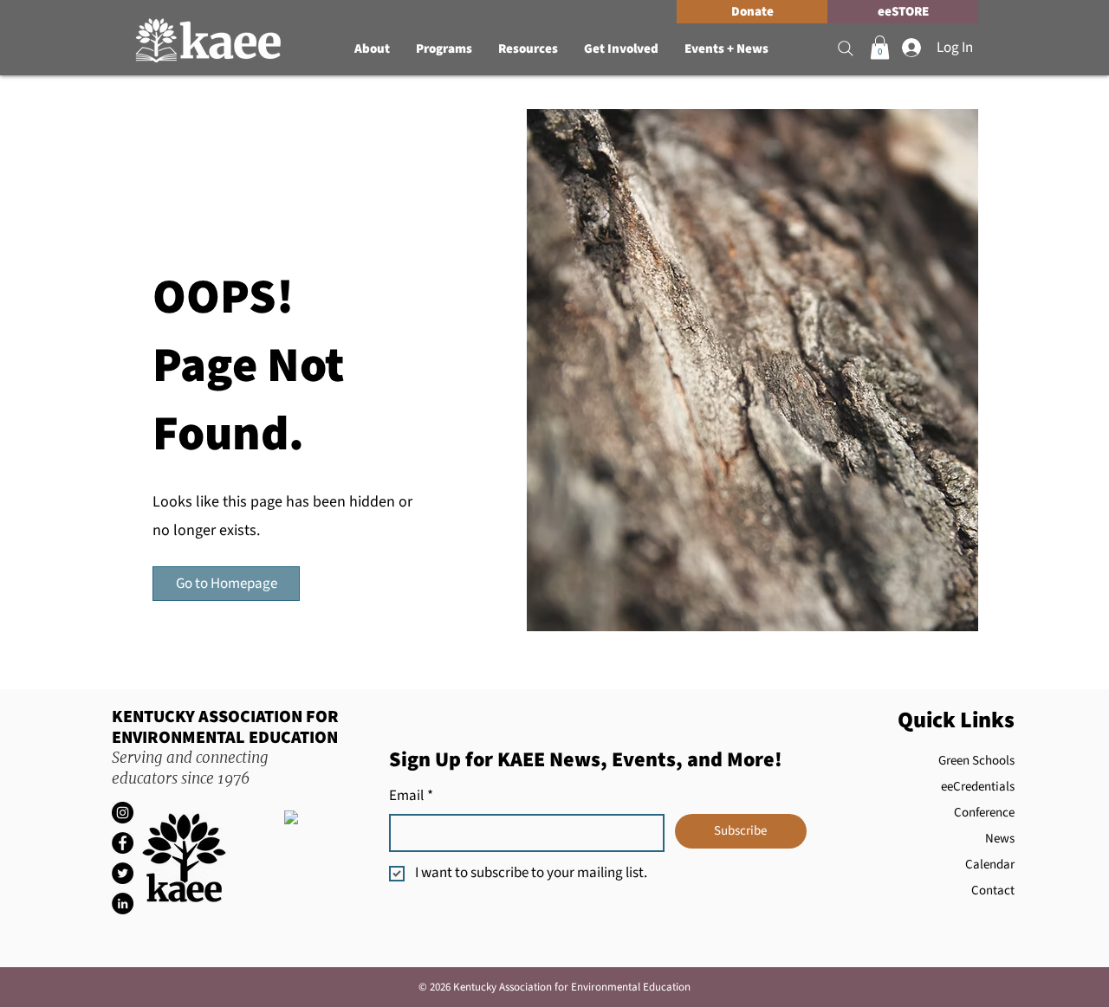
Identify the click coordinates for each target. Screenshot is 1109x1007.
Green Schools (976, 761)
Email (411, 796)
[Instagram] (122, 812)
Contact (993, 890)
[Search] (845, 48)
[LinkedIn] (122, 903)
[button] (372, 49)
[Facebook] (122, 843)
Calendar (990, 864)
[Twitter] (122, 873)
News (1000, 838)
